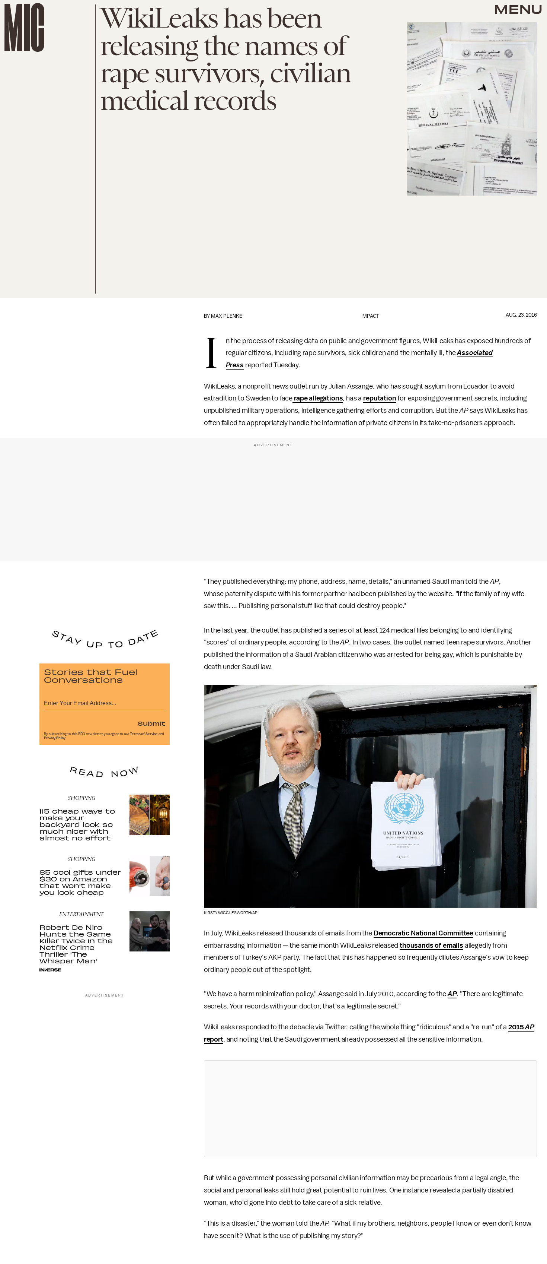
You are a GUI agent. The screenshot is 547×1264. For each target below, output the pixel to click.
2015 (516, 1027)
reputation (379, 398)
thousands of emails (431, 945)
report (213, 1039)
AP (452, 994)
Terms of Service (143, 734)
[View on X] (370, 1108)
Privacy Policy (54, 738)
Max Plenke (226, 316)
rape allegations (317, 398)
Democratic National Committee (423, 933)
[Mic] (24, 27)
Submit (151, 723)
